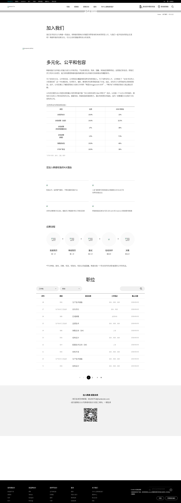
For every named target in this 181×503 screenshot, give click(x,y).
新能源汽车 (10, 1)
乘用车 (16, 1)
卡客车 (34, 1)
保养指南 (73, 498)
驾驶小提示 (74, 494)
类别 (63, 289)
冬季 (51, 501)
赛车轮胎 (40, 1)
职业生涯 (54, 1)
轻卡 (29, 1)
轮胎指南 (73, 501)
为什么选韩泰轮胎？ (107, 7)
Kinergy (31, 501)
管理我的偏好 (171, 498)
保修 (72, 491)
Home (159, 14)
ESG (93, 501)
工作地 (41, 289)
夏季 (51, 498)
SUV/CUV (23, 1)
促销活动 (86, 7)
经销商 (76, 7)
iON (30, 491)
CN (164, 1)
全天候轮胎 (53, 491)
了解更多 (133, 494)
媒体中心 (47, 1)
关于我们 (165, 14)
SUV (9, 498)
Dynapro (31, 498)
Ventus (31, 494)
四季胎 (52, 494)
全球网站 (171, 1)
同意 (160, 498)
